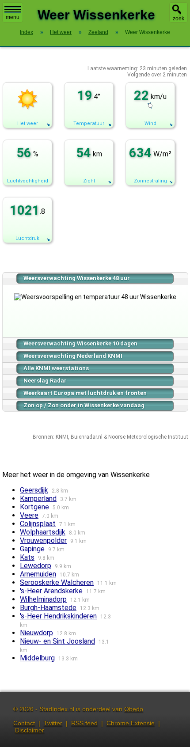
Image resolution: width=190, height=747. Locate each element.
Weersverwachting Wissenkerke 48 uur (76, 278)
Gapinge (32, 549)
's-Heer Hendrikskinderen (58, 616)
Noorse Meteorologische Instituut (148, 437)
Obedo (133, 709)
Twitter (53, 723)
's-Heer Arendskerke (51, 591)
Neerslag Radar (45, 380)
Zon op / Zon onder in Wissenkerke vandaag (83, 405)
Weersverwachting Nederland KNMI (72, 356)
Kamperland (38, 498)
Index (26, 32)
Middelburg (37, 658)
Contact (24, 723)
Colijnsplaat (38, 523)
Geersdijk (34, 490)
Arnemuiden (38, 574)
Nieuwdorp (36, 633)
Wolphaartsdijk (42, 532)
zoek (178, 18)
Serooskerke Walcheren (57, 582)
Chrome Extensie (130, 723)
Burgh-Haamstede (48, 607)
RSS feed (84, 723)
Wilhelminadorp (43, 599)
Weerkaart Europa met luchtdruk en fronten (85, 393)
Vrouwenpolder (43, 540)
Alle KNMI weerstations (56, 368)
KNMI (62, 437)
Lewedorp (35, 565)
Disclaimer (29, 730)
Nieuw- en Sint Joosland (57, 641)
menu (12, 17)
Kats (27, 557)
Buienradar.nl (87, 437)
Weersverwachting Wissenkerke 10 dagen (80, 343)
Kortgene (34, 507)
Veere (29, 515)
